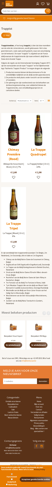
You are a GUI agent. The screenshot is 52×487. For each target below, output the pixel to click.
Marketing (12, 484)
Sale (13, 409)
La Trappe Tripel (13, 226)
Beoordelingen (39, 426)
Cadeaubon (13, 407)
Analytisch (11, 482)
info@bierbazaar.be (29, 361)
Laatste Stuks (13, 412)
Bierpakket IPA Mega (38, 336)
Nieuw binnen (13, 417)
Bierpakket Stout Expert (13, 336)
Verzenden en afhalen (39, 412)
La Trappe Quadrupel (38, 152)
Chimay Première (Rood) (13, 154)
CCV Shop (39, 465)
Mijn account (39, 404)
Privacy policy (39, 423)
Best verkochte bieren (13, 415)
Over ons (39, 407)
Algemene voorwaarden (39, 420)
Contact (39, 409)
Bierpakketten (13, 404)
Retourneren (39, 417)
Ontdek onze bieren (13, 401)
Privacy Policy (39, 469)
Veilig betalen (39, 415)
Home (39, 401)
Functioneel (12, 477)
